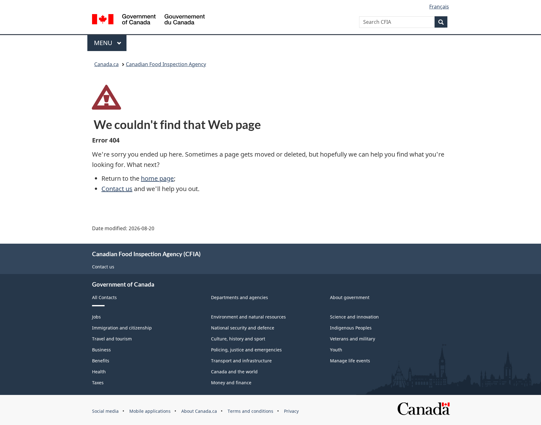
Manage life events (350, 361)
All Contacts (104, 297)
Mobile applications (150, 411)
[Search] (441, 22)
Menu (104, 43)
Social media (105, 411)
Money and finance (231, 383)
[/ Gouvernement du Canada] (148, 20)
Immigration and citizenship (122, 328)
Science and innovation (354, 317)
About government (349, 297)
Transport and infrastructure (241, 361)
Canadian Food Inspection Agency (166, 64)
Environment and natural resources (248, 317)
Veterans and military (352, 339)
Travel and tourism (112, 339)
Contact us (116, 188)
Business (101, 350)
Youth (336, 350)
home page (157, 178)
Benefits (100, 361)
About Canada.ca (199, 411)
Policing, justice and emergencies (246, 350)
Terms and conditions (250, 411)
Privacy (291, 411)
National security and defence (242, 328)
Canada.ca (106, 64)
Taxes (98, 383)
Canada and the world (234, 372)
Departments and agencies (239, 297)
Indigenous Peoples (351, 328)
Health (99, 372)
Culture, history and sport (238, 339)
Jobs (96, 317)
